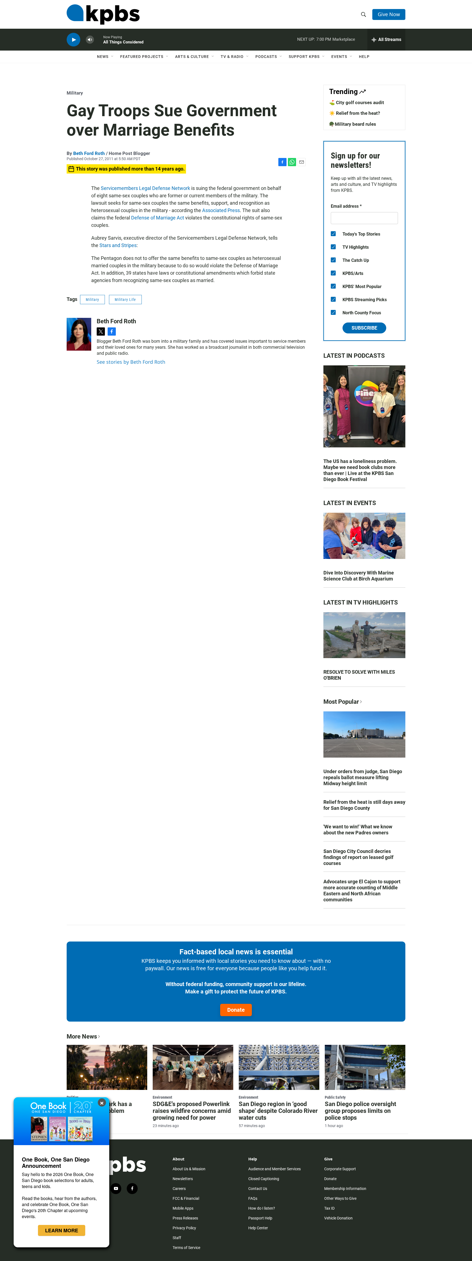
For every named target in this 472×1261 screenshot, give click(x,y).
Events (339, 56)
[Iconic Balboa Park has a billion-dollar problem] (107, 1067)
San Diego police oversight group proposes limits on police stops (360, 1111)
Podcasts (266, 56)
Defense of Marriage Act (157, 218)
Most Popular (341, 701)
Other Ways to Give (340, 1198)
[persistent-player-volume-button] (90, 40)
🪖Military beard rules (352, 124)
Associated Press (221, 210)
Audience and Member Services (274, 1169)
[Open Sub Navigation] (112, 56)
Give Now (389, 14)
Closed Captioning (263, 1179)
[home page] (103, 14)
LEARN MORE (61, 1230)
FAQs (252, 1198)
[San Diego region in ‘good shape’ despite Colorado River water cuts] (279, 1067)
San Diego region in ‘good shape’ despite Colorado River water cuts (278, 1111)
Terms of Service (186, 1247)
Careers (179, 1188)
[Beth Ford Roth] (79, 334)
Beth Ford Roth (89, 153)
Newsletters (183, 1179)
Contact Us (257, 1188)
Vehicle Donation (338, 1218)
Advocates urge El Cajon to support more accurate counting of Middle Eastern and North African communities (361, 890)
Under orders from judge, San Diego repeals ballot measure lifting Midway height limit (362, 777)
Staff (177, 1238)
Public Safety (335, 1097)
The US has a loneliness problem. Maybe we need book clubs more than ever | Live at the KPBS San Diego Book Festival (360, 470)
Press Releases (185, 1218)
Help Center (258, 1228)
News (102, 56)
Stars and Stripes (118, 245)
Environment (162, 1097)
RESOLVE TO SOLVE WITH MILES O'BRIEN (359, 675)
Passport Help (260, 1218)
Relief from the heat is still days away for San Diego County (364, 805)
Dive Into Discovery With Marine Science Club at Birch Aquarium (358, 576)
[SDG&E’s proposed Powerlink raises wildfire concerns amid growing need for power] (193, 1067)
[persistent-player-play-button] (73, 39)
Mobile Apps (183, 1208)
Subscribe (364, 328)
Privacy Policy (184, 1228)
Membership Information (345, 1188)
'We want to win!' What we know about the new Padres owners (357, 829)
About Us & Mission (189, 1169)
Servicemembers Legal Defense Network (145, 188)
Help (364, 56)
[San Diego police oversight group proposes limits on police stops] (365, 1067)
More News (82, 1036)
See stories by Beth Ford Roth (131, 362)
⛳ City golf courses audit (356, 102)
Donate (236, 1010)
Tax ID (329, 1208)
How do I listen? (261, 1208)
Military (75, 93)
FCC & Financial (186, 1198)
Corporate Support (340, 1169)
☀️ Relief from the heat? (354, 113)
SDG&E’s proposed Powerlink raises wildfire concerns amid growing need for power (192, 1111)
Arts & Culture (192, 56)
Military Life (125, 299)
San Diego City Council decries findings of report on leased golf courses (358, 857)
